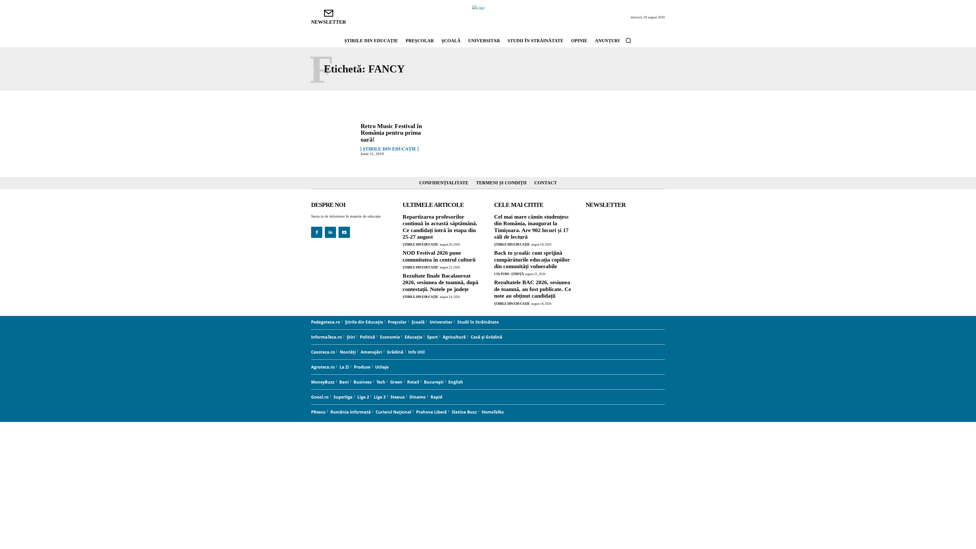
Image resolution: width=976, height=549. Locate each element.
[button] (628, 40)
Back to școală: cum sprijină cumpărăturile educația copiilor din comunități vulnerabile (532, 259)
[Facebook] (316, 232)
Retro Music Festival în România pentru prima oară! (391, 133)
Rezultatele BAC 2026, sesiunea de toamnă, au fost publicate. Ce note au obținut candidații (532, 289)
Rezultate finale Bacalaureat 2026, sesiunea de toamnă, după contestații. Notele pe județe (440, 282)
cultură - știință (509, 274)
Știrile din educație (389, 149)
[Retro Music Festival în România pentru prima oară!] (333, 139)
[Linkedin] (330, 232)
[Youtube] (344, 232)
